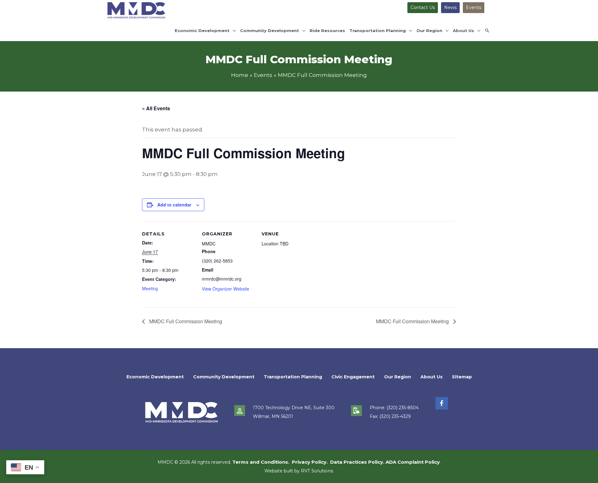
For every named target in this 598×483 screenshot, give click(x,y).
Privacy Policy (309, 462)
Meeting (150, 288)
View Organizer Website (225, 289)
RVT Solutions (317, 471)
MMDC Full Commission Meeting (185, 321)
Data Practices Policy (356, 462)
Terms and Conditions (260, 462)
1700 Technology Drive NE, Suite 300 (294, 407)
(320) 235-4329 (395, 416)
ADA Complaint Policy (413, 462)
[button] (487, 30)
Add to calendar (174, 204)
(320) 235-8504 (403, 407)
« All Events (156, 108)
